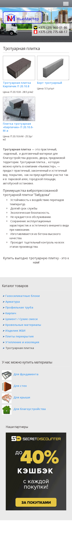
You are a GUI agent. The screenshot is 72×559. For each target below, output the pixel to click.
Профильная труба (19, 307)
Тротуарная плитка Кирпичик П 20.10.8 (17, 84)
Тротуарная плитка (19, 348)
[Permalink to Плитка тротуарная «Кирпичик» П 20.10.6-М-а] (19, 98)
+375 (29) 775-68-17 (52, 32)
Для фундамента (25, 374)
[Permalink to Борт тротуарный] (53, 57)
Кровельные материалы (23, 325)
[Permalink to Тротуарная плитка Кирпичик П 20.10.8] (19, 57)
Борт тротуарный (49, 83)
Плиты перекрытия (19, 336)
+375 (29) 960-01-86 (52, 27)
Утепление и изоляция (22, 342)
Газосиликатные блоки (22, 296)
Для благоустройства (29, 409)
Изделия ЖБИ (15, 330)
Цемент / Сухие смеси (21, 319)
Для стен (20, 386)
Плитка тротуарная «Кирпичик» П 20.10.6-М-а (18, 127)
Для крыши (21, 397)
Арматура (12, 301)
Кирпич (10, 313)
